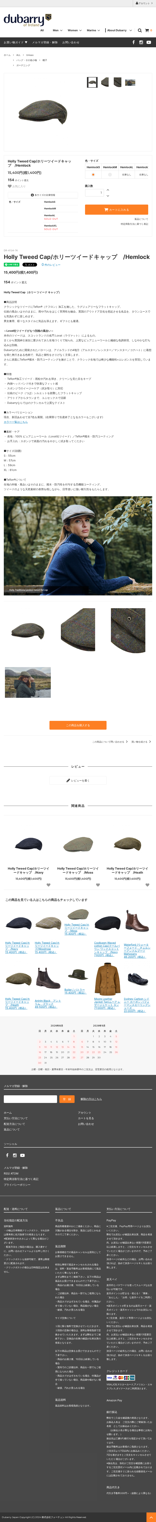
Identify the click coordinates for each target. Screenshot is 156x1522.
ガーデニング (23, 65)
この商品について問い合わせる (108, 741)
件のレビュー (51, 264)
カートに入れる (118, 209)
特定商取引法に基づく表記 (134, 223)
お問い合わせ (71, 42)
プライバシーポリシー (17, 1184)
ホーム (7, 55)
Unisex (29, 55)
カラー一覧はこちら (16, 421)
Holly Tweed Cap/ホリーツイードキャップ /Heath (127, 870)
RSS (6, 1173)
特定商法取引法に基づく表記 (21, 1179)
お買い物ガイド (14, 42)
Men (56, 30)
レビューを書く (80, 780)
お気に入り (19, 186)
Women (73, 30)
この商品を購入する (78, 725)
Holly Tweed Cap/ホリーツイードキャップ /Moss (78, 870)
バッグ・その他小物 (26, 60)
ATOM (14, 1173)
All (42, 30)
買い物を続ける (139, 741)
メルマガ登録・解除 (45, 42)
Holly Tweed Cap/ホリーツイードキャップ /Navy (28, 870)
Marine (91, 30)
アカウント (144, 3)
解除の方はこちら (91, 1098)
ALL (18, 55)
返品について (141, 219)
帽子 (45, 60)
